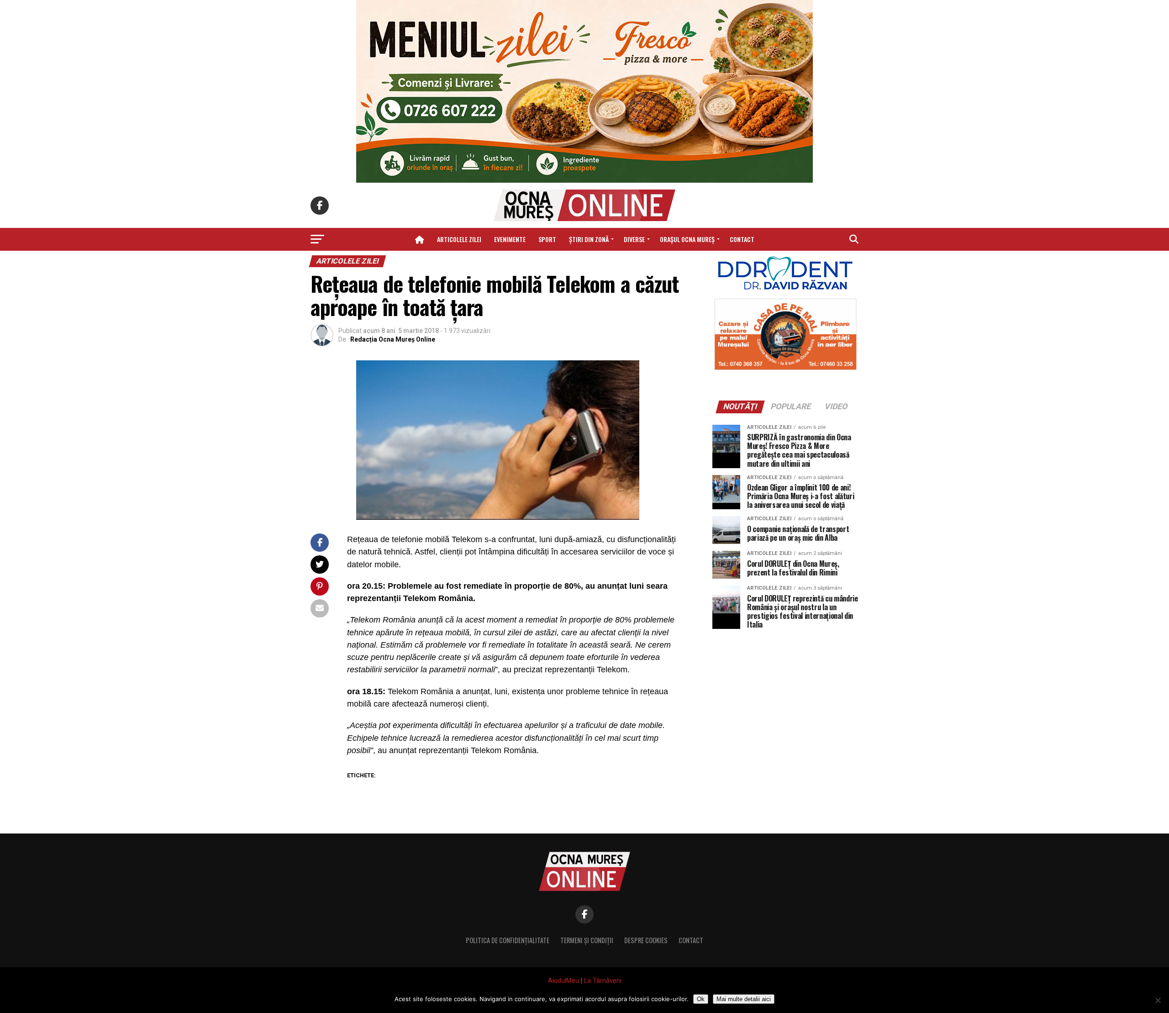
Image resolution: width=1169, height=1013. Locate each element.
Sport (547, 239)
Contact (742, 239)
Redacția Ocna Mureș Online (392, 339)
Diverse (634, 239)
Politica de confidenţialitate (507, 940)
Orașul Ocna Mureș (687, 239)
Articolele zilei (459, 239)
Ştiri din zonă (589, 239)
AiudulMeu (563, 981)
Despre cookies (646, 940)
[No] (1157, 1000)
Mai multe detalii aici (743, 999)
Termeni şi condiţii (586, 940)
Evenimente (510, 239)
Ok (701, 999)
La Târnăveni (602, 981)
